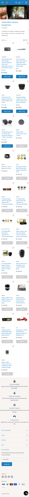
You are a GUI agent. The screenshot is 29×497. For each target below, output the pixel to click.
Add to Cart (7, 76)
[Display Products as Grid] (24, 40)
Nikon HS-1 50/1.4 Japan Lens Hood (6, 167)
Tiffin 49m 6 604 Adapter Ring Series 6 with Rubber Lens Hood (7, 99)
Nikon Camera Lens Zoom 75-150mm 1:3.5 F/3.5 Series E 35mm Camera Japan (21, 233)
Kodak (3, 197)
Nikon (17, 130)
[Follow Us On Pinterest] (12, 477)
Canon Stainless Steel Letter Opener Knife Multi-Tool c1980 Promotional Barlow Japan (21, 62)
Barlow (18, 57)
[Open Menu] (2, 2)
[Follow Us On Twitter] (6, 477)
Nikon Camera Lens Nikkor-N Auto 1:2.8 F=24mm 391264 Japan (7, 300)
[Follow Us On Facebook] (3, 477)
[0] (26, 2)
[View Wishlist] (23, 3)
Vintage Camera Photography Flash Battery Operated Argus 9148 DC (7, 332)
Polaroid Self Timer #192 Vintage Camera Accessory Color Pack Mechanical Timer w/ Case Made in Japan (7, 63)
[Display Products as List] (26, 40)
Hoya (17, 164)
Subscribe (7, 464)
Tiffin (3, 95)
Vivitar (3, 130)
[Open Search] (16, 2)
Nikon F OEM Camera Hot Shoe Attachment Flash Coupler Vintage (6, 364)
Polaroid (4, 57)
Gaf (17, 327)
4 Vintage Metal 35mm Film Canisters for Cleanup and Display (7, 233)
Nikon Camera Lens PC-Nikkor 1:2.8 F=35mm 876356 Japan (21, 266)
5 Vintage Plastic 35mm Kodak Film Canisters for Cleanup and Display (7, 201)
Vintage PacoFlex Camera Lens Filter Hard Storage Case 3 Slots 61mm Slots (21, 99)
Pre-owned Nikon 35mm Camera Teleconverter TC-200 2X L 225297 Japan (6, 267)
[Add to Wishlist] (13, 43)
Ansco (17, 295)
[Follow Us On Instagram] (9, 477)
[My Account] (19, 2)
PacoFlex (18, 95)
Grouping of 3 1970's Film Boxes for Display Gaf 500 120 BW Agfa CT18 (21, 332)
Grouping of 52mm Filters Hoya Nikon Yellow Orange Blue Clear (21, 169)
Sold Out (21, 146)
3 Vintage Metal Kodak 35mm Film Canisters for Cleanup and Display (21, 201)
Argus (3, 327)
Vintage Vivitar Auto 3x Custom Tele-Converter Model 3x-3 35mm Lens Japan (7, 134)
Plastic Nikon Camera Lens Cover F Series (21, 133)
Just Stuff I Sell (6, 229)
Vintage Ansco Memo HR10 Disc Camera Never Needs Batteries (20, 300)
